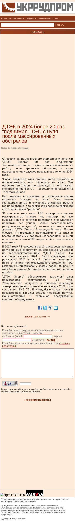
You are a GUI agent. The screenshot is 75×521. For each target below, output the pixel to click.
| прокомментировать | (37, 399)
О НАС (56, 19)
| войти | (50, 340)
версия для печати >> (37, 316)
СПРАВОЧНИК (44, 19)
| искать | (60, 25)
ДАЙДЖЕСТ (31, 19)
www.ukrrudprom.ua (10, 508)
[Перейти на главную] (37, 15)
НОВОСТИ (6, 19)
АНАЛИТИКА (18, 19)
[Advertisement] (37, 73)
